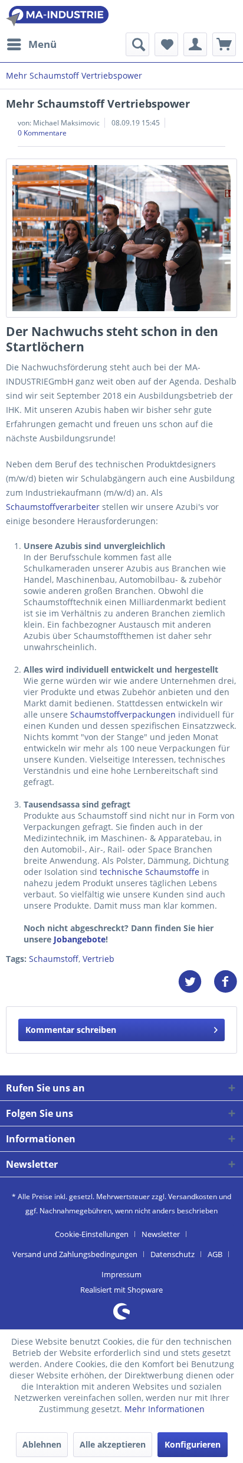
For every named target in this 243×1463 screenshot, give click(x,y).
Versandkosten (192, 1196)
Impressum (121, 1274)
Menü (42, 44)
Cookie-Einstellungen (92, 1234)
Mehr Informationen (164, 1408)
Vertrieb (98, 958)
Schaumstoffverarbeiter (53, 506)
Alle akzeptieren (113, 1444)
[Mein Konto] (195, 44)
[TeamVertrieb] (121, 238)
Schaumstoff (53, 958)
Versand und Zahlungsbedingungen (74, 1254)
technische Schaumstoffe (149, 871)
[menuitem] (31, 44)
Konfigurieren (193, 1444)
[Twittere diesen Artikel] (196, 982)
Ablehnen (41, 1444)
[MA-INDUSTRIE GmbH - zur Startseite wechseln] (57, 16)
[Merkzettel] (166, 44)
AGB (215, 1254)
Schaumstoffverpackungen (123, 714)
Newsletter (161, 1234)
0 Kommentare (42, 133)
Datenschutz (172, 1254)
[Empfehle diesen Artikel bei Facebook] (225, 982)
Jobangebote (80, 939)
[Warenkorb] (224, 44)
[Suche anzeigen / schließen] (137, 44)
